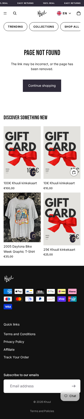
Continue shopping (42, 85)
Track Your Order (16, 357)
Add (33, 172)
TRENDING (15, 26)
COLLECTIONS (43, 26)
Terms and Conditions (19, 334)
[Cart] (79, 13)
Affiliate (9, 349)
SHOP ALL (72, 26)
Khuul (47, 401)
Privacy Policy (14, 342)
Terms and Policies (42, 411)
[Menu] (5, 13)
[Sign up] (73, 386)
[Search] (15, 13)
